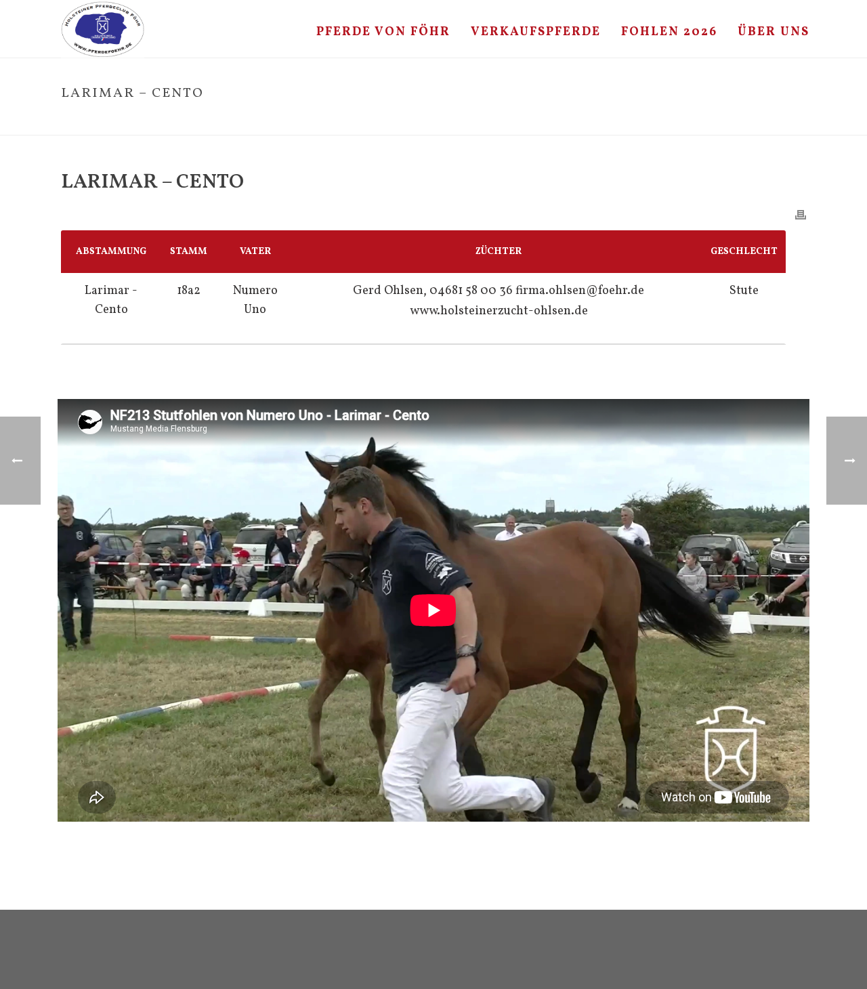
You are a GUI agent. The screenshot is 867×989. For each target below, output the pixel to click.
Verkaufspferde (536, 32)
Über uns (773, 32)
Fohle (706, 122)
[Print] (800, 214)
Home (675, 122)
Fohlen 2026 (669, 32)
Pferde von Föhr (383, 32)
